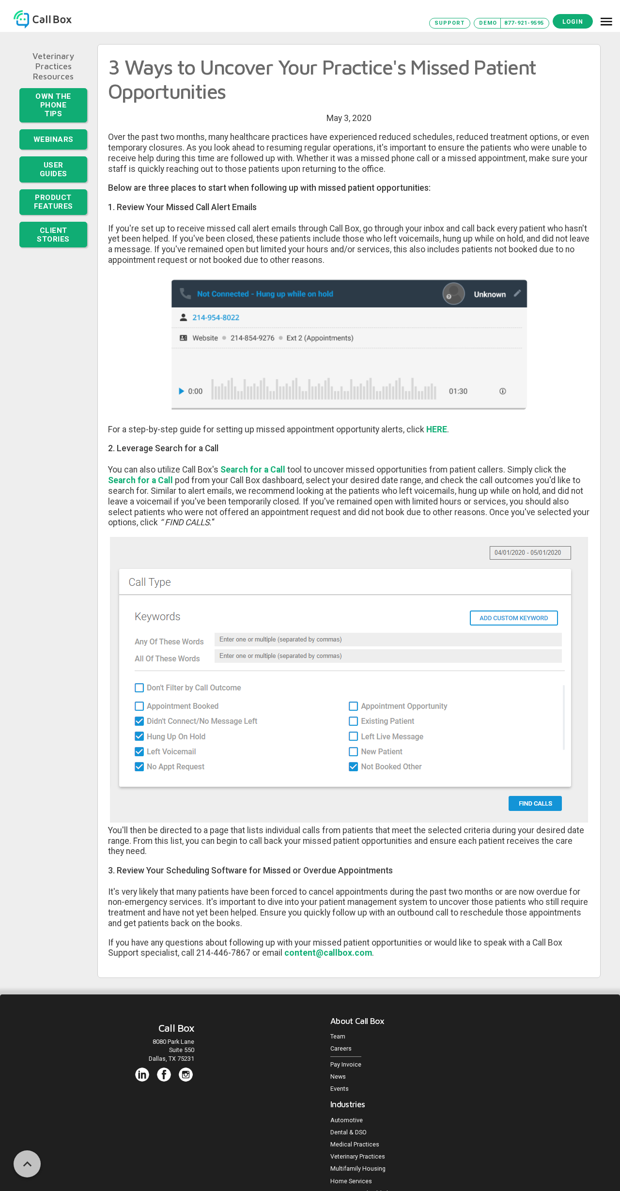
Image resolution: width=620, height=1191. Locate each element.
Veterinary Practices (53, 61)
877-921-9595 (524, 23)
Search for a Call (252, 469)
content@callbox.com (328, 953)
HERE (436, 429)
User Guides (53, 155)
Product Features (53, 184)
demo (488, 23)
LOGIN (572, 21)
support (449, 23)
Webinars (53, 128)
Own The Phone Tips (53, 99)
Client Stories (53, 214)
